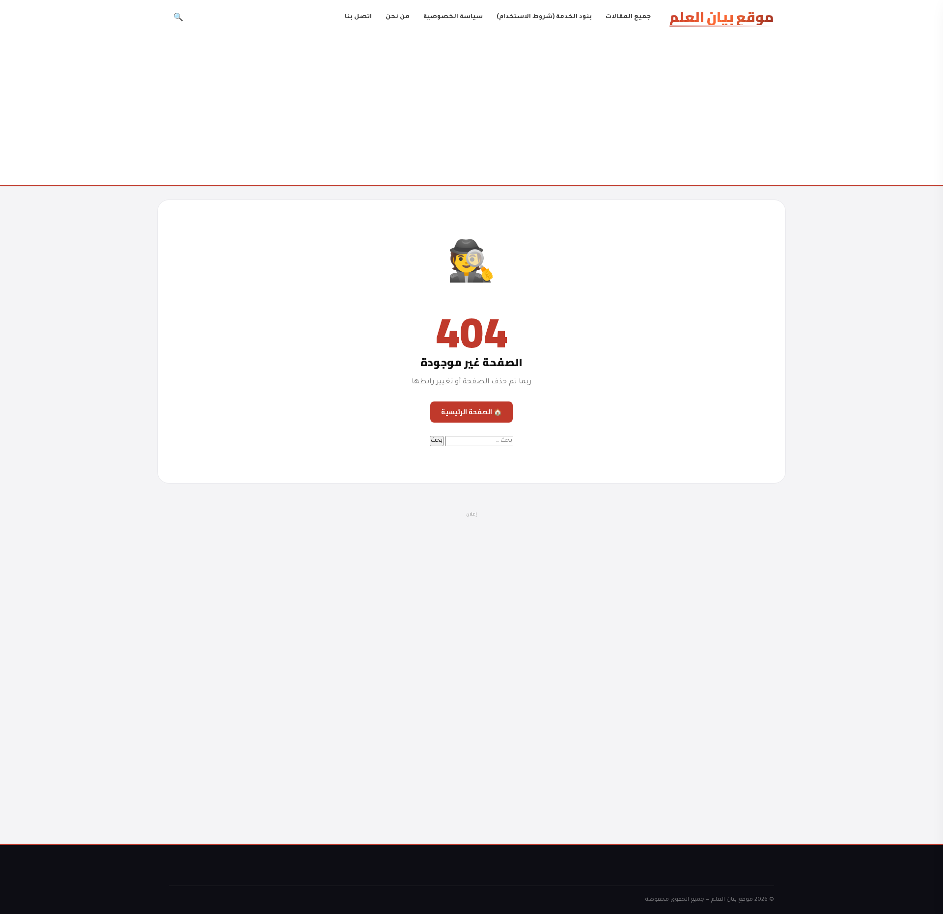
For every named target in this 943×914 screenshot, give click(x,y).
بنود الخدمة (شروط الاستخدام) (544, 17)
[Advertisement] (471, 110)
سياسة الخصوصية (453, 17)
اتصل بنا (358, 17)
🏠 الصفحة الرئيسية (471, 411)
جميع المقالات (628, 17)
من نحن (398, 17)
